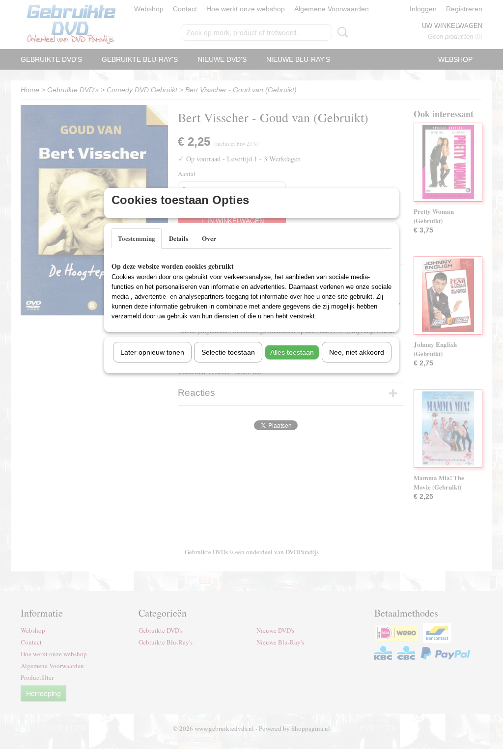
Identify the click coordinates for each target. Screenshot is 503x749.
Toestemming (136, 238)
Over (209, 238)
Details (178, 238)
